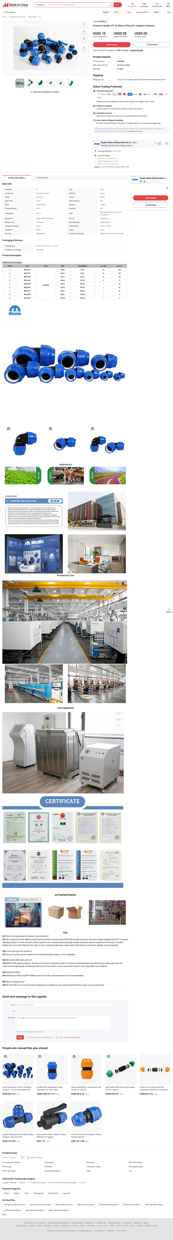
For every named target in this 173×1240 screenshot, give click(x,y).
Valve (88, 1171)
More (4, 1214)
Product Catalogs (35, 1157)
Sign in (168, 6)
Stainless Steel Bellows (52, 1171)
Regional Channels (114, 1223)
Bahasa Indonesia (151, 1226)
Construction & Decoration (17, 17)
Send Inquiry (112, 44)
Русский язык (65, 1226)
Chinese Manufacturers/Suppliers (58, 1223)
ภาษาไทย (125, 1226)
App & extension (142, 12)
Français (56, 1226)
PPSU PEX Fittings (135, 1162)
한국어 (105, 1226)
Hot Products (29, 1223)
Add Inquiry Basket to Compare (46, 91)
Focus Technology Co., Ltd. (71, 1231)
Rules (169, 12)
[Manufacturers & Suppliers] (15, 4)
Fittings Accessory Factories (14, 1204)
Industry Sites (101, 1223)
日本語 (112, 1226)
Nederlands (91, 1226)
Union (27, 1193)
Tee (40, 17)
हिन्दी (118, 1226)
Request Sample (136, 50)
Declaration (111, 1231)
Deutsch (82, 1226)
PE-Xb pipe (90, 1162)
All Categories (11, 12)
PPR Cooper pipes (8, 1171)
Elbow (6, 1193)
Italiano (74, 1226)
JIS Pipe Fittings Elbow (12, 1210)
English (31, 1226)
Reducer (17, 1193)
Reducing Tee (38, 1193)
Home (4, 17)
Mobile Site (137, 1223)
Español (39, 1226)
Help (128, 12)
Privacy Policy (121, 1231)
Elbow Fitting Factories (86, 1204)
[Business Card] (167, 188)
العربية (99, 1226)
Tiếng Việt (140, 1226)
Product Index (127, 1223)
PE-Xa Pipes (48, 1162)
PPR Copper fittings (136, 1166)
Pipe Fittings (32, 17)
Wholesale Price (90, 1223)
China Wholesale (77, 1223)
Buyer (117, 12)
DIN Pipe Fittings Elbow (131, 1204)
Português (47, 1226)
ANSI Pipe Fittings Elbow (35, 1210)
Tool (130, 1171)
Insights (146, 1223)
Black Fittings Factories (64, 1204)
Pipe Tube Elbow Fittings (154, 1204)
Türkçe (132, 1226)
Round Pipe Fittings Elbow (108, 1204)
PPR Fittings (6, 1166)
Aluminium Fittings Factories (40, 1204)
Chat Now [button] (153, 44)
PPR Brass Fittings (93, 1166)
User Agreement (100, 1231)
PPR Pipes (48, 1166)
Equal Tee (66, 1193)
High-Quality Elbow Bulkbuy (59, 1210)
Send (20, 1037)
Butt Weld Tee (53, 1193)
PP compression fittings (11, 1162)
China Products (40, 1223)
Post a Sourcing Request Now (68, 1037)
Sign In (96, 167)
